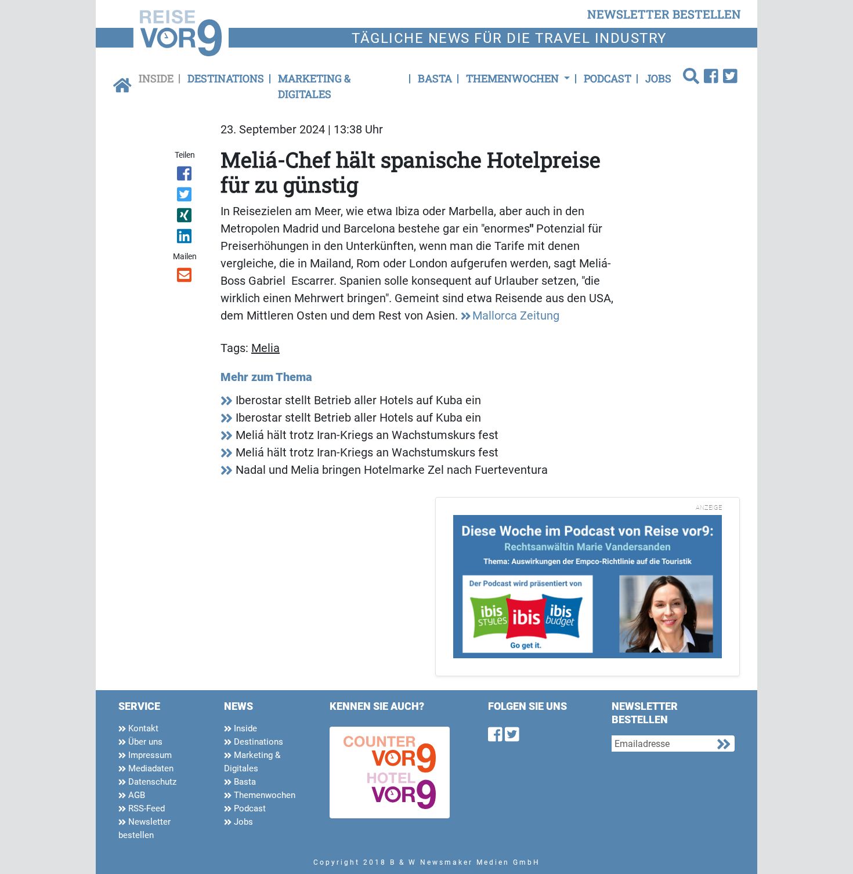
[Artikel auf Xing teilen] (185, 217)
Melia (265, 348)
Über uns (144, 742)
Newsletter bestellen (144, 828)
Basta (435, 78)
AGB (135, 795)
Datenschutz (151, 782)
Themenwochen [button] (513, 78)
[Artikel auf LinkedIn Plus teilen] (185, 238)
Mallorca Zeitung (515, 315)
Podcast (607, 78)
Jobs (658, 78)
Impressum (149, 755)
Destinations (225, 78)
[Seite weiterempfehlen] (185, 277)
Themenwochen (263, 795)
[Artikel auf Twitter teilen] (185, 196)
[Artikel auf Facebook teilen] (185, 175)
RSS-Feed (145, 808)
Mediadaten (150, 768)
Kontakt (142, 728)
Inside (156, 78)
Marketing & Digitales (314, 86)
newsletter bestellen (664, 13)
